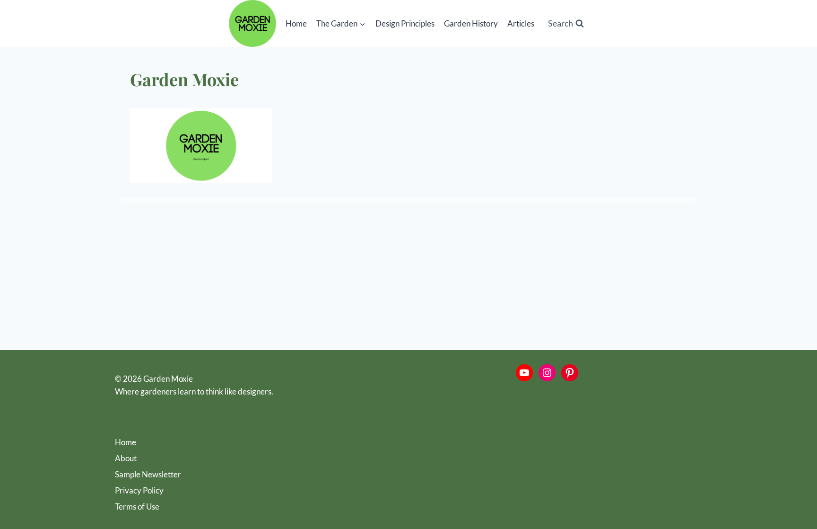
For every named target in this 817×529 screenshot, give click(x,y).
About (126, 458)
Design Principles (405, 23)
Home (296, 23)
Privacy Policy (139, 490)
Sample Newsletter (148, 474)
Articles (520, 23)
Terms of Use (137, 506)
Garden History (471, 23)
